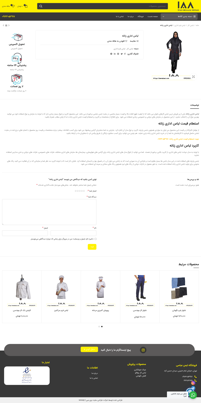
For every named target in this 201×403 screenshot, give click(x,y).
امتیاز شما (92, 190)
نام (94, 227)
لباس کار (191, 25)
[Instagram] (193, 383)
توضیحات (194, 105)
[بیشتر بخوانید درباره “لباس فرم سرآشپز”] (45, 283)
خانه (197, 25)
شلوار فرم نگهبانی (179, 310)
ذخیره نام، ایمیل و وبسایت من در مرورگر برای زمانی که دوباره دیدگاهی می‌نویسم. (61, 238)
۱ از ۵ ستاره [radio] (84, 190)
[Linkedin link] (114, 54)
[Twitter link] (121, 54)
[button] (163, 283)
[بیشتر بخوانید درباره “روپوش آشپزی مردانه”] (85, 283)
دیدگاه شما (91, 196)
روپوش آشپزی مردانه (100, 310)
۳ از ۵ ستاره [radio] (80, 190)
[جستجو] (40, 6)
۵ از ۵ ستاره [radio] (76, 190)
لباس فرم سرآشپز (61, 310)
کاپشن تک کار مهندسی (22, 310)
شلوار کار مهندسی (140, 310)
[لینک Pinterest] (118, 54)
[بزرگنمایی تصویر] (193, 76)
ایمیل (45, 227)
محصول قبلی (9, 25)
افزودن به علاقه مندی (116, 41)
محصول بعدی (3, 25)
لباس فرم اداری (179, 25)
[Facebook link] (124, 54)
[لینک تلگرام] (111, 54)
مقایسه (133, 41)
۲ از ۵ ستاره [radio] (82, 190)
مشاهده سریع (163, 289)
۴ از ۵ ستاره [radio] (78, 190)
